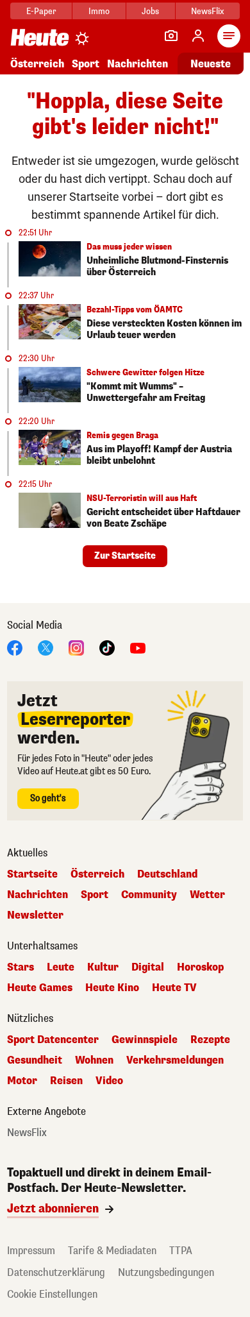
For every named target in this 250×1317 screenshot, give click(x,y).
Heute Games (39, 987)
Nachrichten (37, 894)
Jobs (150, 11)
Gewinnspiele (145, 1039)
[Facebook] (14, 647)
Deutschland (167, 874)
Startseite (32, 874)
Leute (60, 967)
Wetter (207, 894)
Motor (22, 1081)
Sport (85, 64)
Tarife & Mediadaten (112, 1250)
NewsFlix (207, 11)
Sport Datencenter (53, 1039)
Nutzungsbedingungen (166, 1272)
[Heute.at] (39, 37)
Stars (20, 967)
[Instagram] (76, 647)
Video (109, 1081)
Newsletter (35, 915)
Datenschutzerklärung (56, 1272)
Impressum (31, 1250)
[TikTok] (107, 647)
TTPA (180, 1250)
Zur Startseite (125, 556)
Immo (99, 11)
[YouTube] (138, 647)
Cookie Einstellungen (52, 1294)
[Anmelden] (198, 36)
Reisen (66, 1081)
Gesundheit (34, 1060)
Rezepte (210, 1039)
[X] (45, 647)
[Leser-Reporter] (171, 36)
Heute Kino (112, 987)
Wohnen (94, 1060)
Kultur (103, 967)
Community (149, 894)
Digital (147, 967)
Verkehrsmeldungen (175, 1060)
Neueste (210, 64)
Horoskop (200, 967)
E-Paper (41, 11)
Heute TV (174, 987)
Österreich (37, 64)
